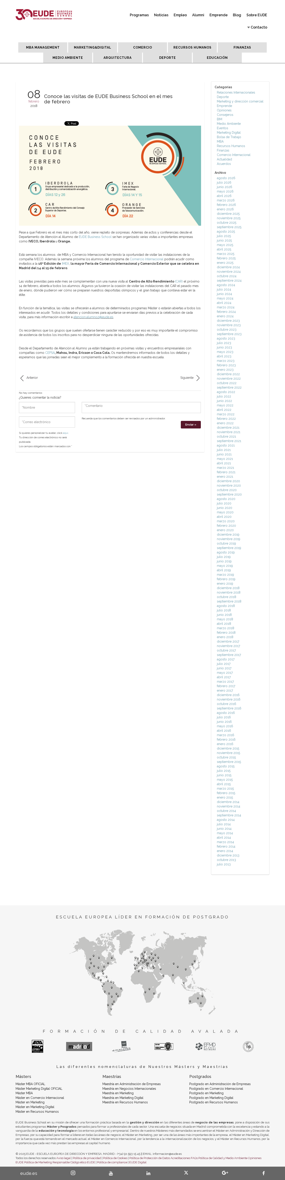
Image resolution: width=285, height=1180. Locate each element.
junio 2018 (224, 615)
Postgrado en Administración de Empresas (220, 1084)
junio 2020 (224, 508)
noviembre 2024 (229, 271)
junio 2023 (224, 347)
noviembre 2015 (228, 753)
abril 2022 (224, 410)
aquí (65, 433)
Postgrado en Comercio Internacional (216, 1088)
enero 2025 (225, 262)
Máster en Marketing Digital (35, 1107)
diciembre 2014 (228, 802)
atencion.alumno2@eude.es (93, 317)
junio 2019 (224, 561)
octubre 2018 (226, 597)
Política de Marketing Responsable (47, 1162)
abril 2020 (224, 516)
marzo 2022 (225, 414)
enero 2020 (225, 530)
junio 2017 (224, 668)
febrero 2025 (226, 258)
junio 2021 (224, 454)
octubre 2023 (226, 329)
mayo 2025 (225, 245)
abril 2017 (224, 677)
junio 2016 (224, 721)
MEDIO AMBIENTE (68, 57)
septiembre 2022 (229, 387)
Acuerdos (224, 164)
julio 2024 (224, 289)
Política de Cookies (115, 1158)
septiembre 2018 (229, 601)
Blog (237, 15)
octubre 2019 (226, 543)
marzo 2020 (226, 521)
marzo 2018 (225, 628)
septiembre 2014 (229, 815)
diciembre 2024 (228, 267)
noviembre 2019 (228, 539)
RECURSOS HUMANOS (192, 47)
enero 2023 (225, 369)
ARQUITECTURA (118, 57)
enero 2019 (225, 583)
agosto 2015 (225, 766)
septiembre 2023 (229, 334)
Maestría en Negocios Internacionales (129, 1088)
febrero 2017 (226, 686)
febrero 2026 (226, 205)
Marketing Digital (229, 132)
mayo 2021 (225, 459)
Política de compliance (112, 1162)
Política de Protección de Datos (149, 1158)
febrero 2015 (226, 793)
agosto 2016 (226, 713)
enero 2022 (225, 423)
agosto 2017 (225, 659)
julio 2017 (223, 664)
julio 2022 (224, 396)
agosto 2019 (226, 552)
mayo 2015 (225, 779)
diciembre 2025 (228, 213)
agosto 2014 (226, 819)
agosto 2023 (226, 338)
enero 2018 (225, 637)
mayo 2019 (225, 565)
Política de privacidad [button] (87, 1158)
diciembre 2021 (228, 427)
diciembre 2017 (228, 641)
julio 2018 (224, 610)
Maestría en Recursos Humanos (125, 1102)
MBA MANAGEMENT (43, 47)
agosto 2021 (226, 445)
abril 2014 (224, 837)
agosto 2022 (226, 392)
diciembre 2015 (228, 748)
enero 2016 (225, 744)
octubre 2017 (226, 650)
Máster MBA (24, 1093)
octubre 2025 (226, 222)
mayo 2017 (225, 672)
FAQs (194, 1158)
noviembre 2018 (228, 592)
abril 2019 (224, 570)
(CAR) (179, 281)
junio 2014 (224, 828)
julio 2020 (224, 503)
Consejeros (225, 115)
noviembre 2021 (228, 432)
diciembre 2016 (228, 695)
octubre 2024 (226, 276)
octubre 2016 (226, 704)
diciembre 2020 (228, 481)
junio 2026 (224, 187)
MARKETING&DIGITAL (92, 47)
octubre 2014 (226, 811)
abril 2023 (224, 356)
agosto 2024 (226, 285)
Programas (139, 15)
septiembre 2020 (229, 494)
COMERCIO (142, 47)
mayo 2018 (225, 619)
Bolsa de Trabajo (229, 137)
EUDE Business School (95, 237)
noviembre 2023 (229, 325)
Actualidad (224, 159)
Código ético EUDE (82, 1162)
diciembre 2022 (228, 374)
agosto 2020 (226, 499)
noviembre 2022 (229, 378)
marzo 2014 (225, 842)
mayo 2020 (225, 512)
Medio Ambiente (229, 123)
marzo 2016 (225, 735)
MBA (220, 141)
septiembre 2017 (229, 655)
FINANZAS (242, 47)
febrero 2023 (226, 365)
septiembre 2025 (229, 227)
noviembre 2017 (228, 646)
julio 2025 (224, 236)
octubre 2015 (226, 757)
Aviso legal (63, 1158)
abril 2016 (224, 730)
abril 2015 (224, 784)
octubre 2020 (227, 490)
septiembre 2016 (229, 708)
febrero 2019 (226, 579)
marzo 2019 (225, 574)
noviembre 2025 (228, 218)
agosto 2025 (226, 231)
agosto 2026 (226, 178)
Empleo (180, 15)
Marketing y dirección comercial (240, 101)
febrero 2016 (226, 739)
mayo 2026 (225, 191)
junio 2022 (224, 401)
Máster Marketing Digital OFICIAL (39, 1088)
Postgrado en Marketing (206, 1093)
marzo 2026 (226, 200)
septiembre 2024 (229, 280)
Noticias (161, 15)
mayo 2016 (225, 726)
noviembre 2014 (228, 806)
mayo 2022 (225, 405)
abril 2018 (224, 623)
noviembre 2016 (228, 699)
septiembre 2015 (229, 762)
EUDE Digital (138, 1162)
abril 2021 (224, 463)
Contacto (259, 27)
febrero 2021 (226, 472)
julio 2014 (224, 824)
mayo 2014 (225, 833)
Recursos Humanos (231, 146)
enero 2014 (225, 851)
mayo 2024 (225, 298)
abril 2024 (224, 303)
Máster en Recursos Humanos (37, 1111)
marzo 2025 (225, 254)
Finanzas (223, 150)
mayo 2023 (225, 352)
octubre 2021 (226, 436)
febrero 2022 (226, 418)
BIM (219, 119)
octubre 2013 (226, 860)
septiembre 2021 (229, 441)
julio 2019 (224, 557)
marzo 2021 (225, 467)
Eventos (222, 128)
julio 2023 (224, 343)
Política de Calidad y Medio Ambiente (222, 1158)
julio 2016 (224, 717)
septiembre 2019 (229, 548)
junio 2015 (224, 775)
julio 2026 (224, 182)
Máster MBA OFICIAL (30, 1084)
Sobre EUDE (256, 15)
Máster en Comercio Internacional (40, 1098)
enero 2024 (225, 316)
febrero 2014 (226, 846)
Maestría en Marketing (118, 1093)
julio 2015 (223, 770)
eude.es (28, 1173)
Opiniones (224, 110)
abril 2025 (224, 249)
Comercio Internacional (146, 259)
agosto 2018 (226, 606)
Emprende (219, 15)
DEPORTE (167, 57)
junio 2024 (224, 294)
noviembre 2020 (229, 485)
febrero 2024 (226, 311)
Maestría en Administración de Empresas (131, 1084)
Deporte (223, 97)
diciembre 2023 (228, 320)
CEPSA (50, 352)
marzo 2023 (225, 361)
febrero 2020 (226, 525)
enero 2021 (225, 476)
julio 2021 (224, 450)
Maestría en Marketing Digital (122, 1098)
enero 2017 (225, 690)
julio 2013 (224, 864)
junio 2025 (224, 240)
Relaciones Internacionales (236, 92)
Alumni (198, 15)
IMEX (65, 263)
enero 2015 (225, 797)
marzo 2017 (225, 681)
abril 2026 (224, 196)
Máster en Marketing (30, 1102)
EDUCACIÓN (217, 57)
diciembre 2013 (228, 855)
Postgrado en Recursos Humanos (213, 1102)
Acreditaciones (180, 1158)
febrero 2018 (226, 632)
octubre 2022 (226, 383)
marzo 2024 (225, 307)
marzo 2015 (225, 788)
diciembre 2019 (228, 534)
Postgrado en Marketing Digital (211, 1098)
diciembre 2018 (228, 588)
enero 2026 (225, 209)
